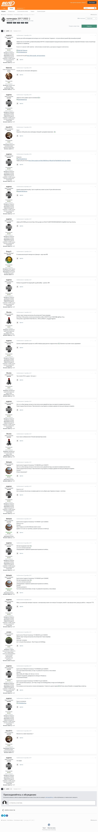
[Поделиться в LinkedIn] (2, 816)
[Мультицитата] (17, 60)
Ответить (89, 26)
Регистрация (92, 2)
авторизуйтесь (49, 797)
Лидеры (32, 11)
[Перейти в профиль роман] (8, 640)
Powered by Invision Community (49, 829)
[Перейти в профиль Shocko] (8, 320)
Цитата (21, 59)
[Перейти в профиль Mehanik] (8, 470)
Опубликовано (24, 35)
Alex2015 (9, 127)
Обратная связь (51, 828)
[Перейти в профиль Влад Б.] (8, 259)
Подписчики (89, 18)
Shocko (8, 312)
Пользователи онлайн (22, 11)
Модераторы (11, 11)
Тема (44, 828)
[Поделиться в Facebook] (7, 816)
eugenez (12, 20)
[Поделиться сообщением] (95, 35)
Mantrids (9, 68)
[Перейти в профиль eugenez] (3, 19)
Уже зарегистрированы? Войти (77, 2)
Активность (20, 8)
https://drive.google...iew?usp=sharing (36, 55)
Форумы (3, 11)
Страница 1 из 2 (17, 30)
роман (9, 632)
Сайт (4, 8)
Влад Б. (9, 251)
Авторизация (82, 18)
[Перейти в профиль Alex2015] (8, 135)
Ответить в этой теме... (17, 803)
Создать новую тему (74, 26)
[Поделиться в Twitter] (5, 816)
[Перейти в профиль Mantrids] (8, 76)
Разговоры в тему (28, 20)
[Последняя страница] (11, 31)
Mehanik (9, 462)
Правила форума (41, 11)
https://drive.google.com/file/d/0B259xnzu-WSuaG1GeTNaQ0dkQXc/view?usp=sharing (49, 160)
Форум (11, 8)
